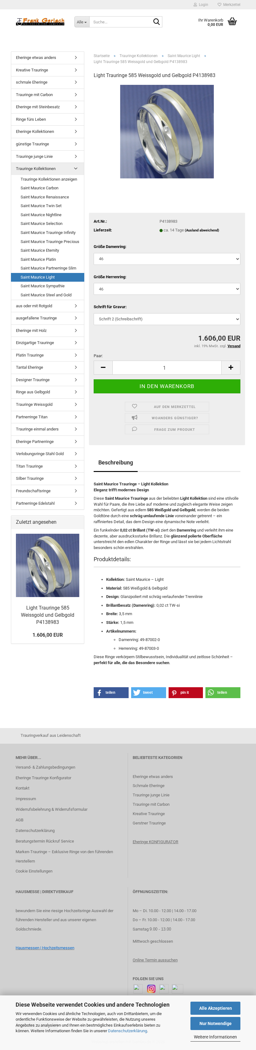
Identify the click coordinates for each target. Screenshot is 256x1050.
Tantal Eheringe (29, 367)
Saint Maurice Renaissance (45, 197)
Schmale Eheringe (149, 785)
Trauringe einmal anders (37, 429)
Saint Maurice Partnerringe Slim (48, 268)
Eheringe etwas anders (36, 57)
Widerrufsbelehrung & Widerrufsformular (51, 809)
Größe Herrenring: (110, 277)
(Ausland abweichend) (202, 230)
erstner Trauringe (150, 823)
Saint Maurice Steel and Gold (46, 295)
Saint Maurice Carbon (39, 188)
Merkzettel (230, 4)
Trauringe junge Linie (34, 156)
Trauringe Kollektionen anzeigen (49, 179)
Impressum (26, 798)
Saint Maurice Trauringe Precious (50, 241)
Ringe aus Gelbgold (33, 392)
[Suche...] (156, 22)
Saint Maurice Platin (38, 259)
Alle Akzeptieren (215, 1008)
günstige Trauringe (32, 144)
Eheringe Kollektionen (35, 131)
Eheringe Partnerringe (35, 441)
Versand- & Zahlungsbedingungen (45, 767)
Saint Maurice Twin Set (41, 205)
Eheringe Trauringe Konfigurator (43, 777)
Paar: (98, 355)
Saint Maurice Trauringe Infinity (48, 232)
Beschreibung (115, 462)
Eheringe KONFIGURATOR (155, 841)
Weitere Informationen (215, 1036)
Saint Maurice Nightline (41, 214)
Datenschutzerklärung (127, 1030)
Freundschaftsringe (33, 491)
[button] (103, 368)
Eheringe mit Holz (31, 330)
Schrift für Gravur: (110, 306)
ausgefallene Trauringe (36, 318)
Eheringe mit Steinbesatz (38, 107)
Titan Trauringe (29, 466)
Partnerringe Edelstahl (35, 503)
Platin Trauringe (30, 355)
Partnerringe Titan (31, 417)
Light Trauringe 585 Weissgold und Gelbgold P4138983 (47, 615)
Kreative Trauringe (32, 70)
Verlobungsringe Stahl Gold (40, 453)
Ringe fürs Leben (31, 119)
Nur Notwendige (215, 1023)
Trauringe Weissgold (34, 404)
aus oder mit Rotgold (34, 306)
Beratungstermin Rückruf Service (45, 841)
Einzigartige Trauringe (35, 342)
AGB (19, 820)
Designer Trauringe (33, 379)
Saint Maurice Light (38, 277)
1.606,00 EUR (47, 635)
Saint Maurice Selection (41, 223)
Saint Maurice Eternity (40, 250)
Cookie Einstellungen (34, 871)
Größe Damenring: (110, 246)
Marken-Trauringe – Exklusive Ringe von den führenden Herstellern (64, 856)
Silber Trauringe (30, 478)
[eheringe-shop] (40, 21)
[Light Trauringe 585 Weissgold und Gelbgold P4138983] (167, 131)
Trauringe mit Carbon (34, 94)
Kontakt (22, 788)
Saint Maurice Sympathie (43, 286)
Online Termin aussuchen (155, 960)
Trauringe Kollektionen (36, 168)
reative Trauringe (150, 813)
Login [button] (202, 4)
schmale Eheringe (31, 82)
